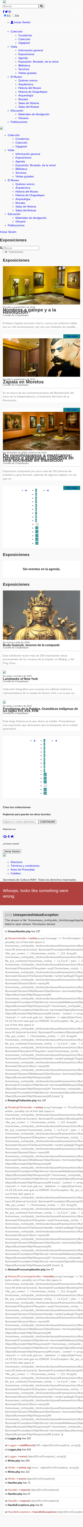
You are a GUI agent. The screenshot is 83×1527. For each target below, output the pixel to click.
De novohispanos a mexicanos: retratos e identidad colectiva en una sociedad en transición (38, 458)
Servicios (23, 69)
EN (17, 15)
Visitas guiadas (27, 72)
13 (36, 535)
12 (36, 531)
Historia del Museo (29, 87)
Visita (14, 46)
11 (36, 527)
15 (36, 543)
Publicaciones (19, 121)
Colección (17, 31)
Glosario (23, 118)
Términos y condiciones (25, 865)
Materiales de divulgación (33, 114)
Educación (17, 110)
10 (37, 524)
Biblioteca (24, 65)
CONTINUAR (47, 821)
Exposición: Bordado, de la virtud (38, 61)
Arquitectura (25, 84)
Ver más (72, 336)
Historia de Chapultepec (33, 91)
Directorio (16, 862)
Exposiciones (26, 54)
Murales (23, 99)
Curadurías (25, 35)
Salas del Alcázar (28, 106)
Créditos (16, 873)
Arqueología (25, 95)
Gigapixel (24, 42)
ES (8, 15)
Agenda (23, 57)
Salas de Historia (28, 103)
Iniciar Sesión (21, 22)
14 (36, 539)
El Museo (16, 76)
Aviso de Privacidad (23, 869)
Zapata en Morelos (23, 381)
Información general (30, 50)
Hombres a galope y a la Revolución (29, 311)
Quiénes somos (27, 80)
